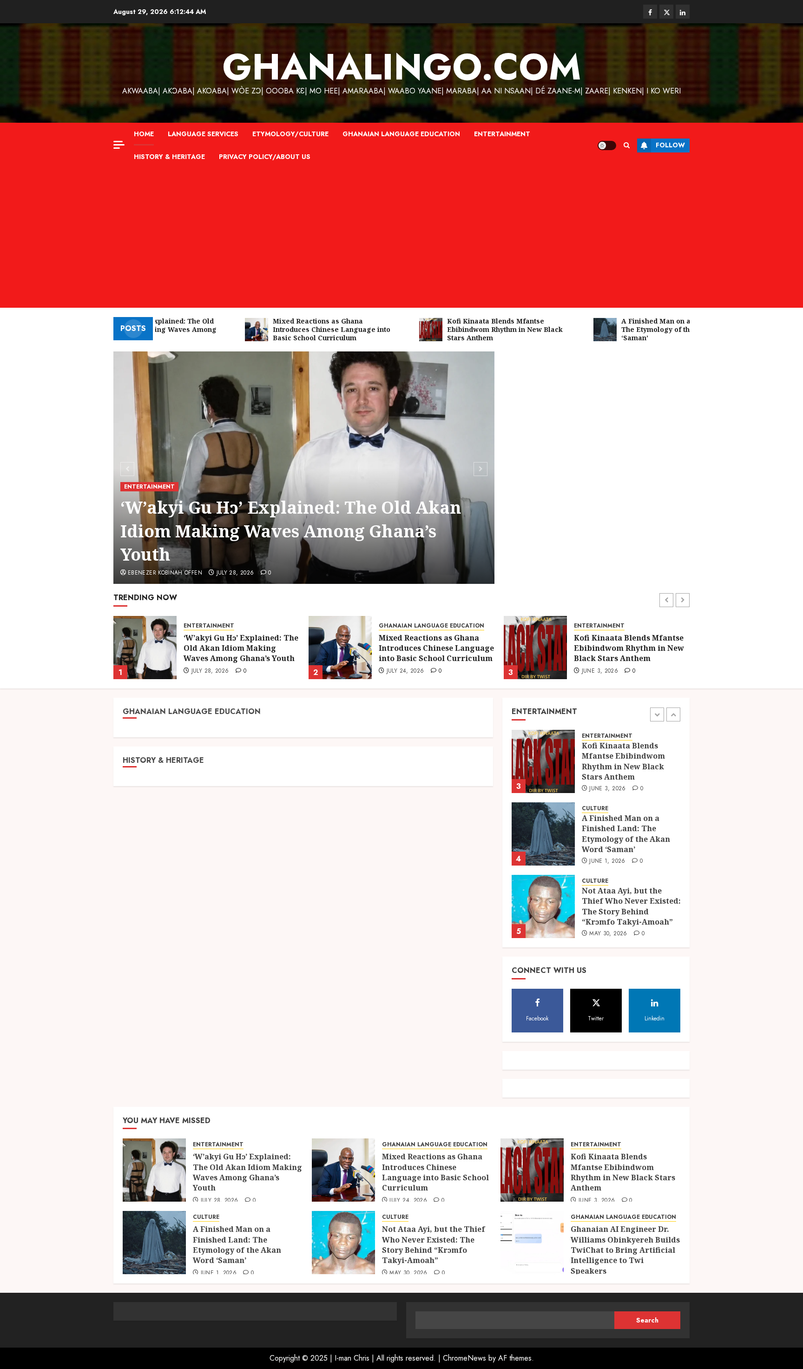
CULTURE (587, 626)
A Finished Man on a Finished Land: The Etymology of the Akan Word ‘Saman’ (630, 648)
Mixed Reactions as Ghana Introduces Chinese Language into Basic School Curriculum (241, 648)
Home (144, 134)
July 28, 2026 (235, 573)
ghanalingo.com (401, 67)
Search (647, 1320)
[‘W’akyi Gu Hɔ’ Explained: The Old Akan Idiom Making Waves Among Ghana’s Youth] (543, 913)
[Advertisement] (401, 238)
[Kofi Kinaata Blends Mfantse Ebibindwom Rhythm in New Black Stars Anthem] (340, 647)
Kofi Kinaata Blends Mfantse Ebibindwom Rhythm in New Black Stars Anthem (434, 648)
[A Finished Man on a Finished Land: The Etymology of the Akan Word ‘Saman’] (535, 647)
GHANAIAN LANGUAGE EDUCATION (401, 134)
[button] (626, 145)
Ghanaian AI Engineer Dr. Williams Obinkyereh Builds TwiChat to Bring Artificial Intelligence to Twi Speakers (625, 1250)
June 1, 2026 (600, 671)
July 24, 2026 (210, 671)
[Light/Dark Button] (607, 145)
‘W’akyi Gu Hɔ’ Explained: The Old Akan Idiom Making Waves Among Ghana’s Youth (290, 531)
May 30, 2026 (608, 868)
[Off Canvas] (119, 145)
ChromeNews (464, 1358)
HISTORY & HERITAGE (169, 156)
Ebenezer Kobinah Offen (165, 573)
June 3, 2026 (405, 671)
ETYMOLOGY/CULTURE (290, 134)
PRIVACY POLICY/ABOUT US (264, 156)
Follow (670, 145)
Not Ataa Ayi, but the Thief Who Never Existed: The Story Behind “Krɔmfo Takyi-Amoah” (631, 840)
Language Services (203, 134)
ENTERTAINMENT (502, 134)
